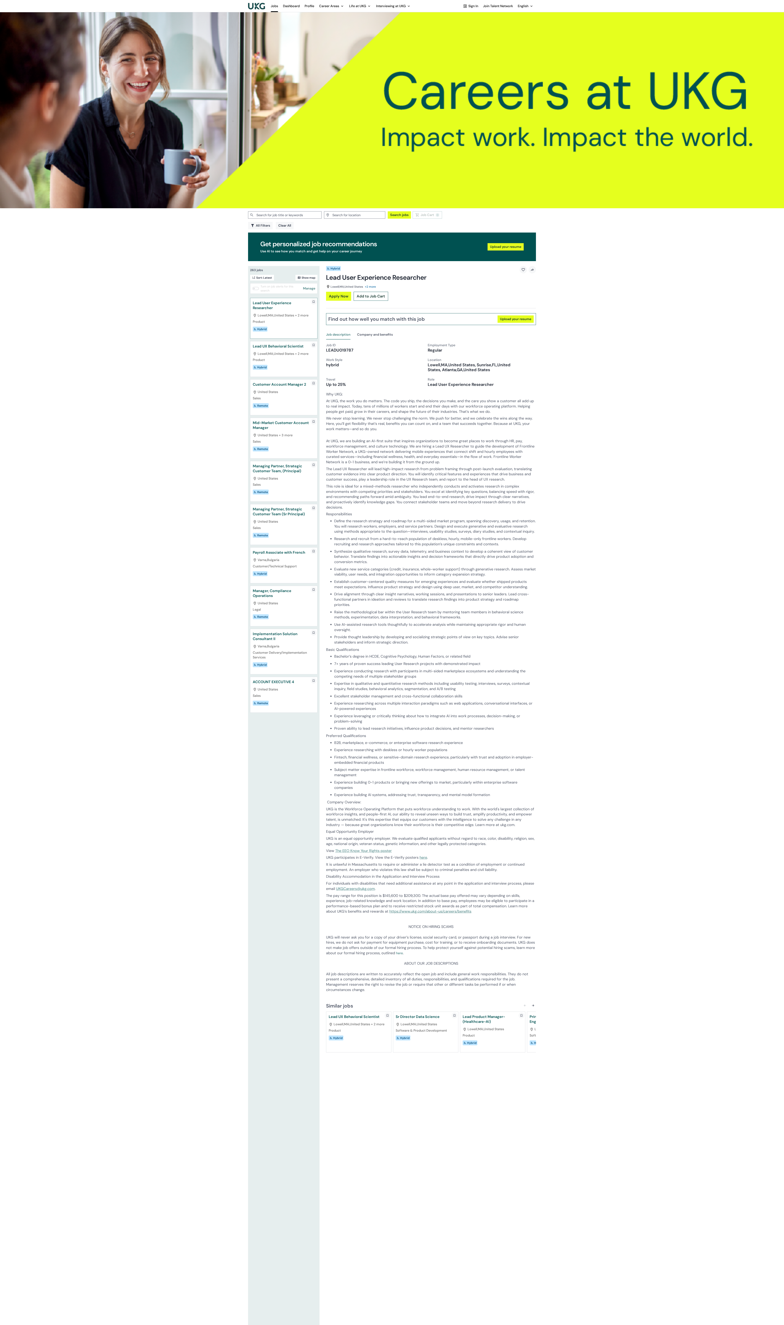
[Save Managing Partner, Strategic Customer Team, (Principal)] (313, 465)
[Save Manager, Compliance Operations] (313, 589)
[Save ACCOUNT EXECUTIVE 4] (313, 681)
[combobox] (285, 215)
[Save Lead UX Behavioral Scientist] (313, 345)
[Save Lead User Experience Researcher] (313, 302)
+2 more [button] (370, 286)
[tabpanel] (431, 670)
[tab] (340, 335)
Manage (309, 288)
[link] (256, 6)
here (423, 857)
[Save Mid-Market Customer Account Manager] (313, 421)
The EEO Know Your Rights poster (363, 850)
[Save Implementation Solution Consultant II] (313, 633)
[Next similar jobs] (533, 1005)
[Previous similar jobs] (525, 1005)
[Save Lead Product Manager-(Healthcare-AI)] (521, 1015)
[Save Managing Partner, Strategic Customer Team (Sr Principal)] (313, 508)
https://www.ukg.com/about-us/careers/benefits (430, 911)
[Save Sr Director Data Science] (454, 1015)
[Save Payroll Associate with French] (313, 551)
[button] (332, 6)
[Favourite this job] (523, 269)
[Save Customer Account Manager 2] (313, 383)
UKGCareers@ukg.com (355, 888)
